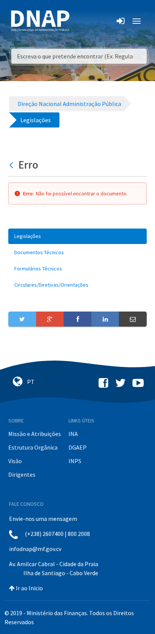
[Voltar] (12, 164)
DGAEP (77, 447)
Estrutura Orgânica (33, 447)
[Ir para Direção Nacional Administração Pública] (40, 20)
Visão (15, 461)
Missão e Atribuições (34, 434)
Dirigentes (21, 474)
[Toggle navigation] (80, 21)
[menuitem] (77, 236)
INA (73, 434)
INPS (74, 461)
